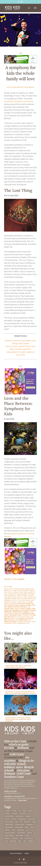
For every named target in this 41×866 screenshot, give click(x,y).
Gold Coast (24, 773)
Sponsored (15, 838)
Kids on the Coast (15, 741)
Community (23, 813)
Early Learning (19, 816)
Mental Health (19, 827)
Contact (27, 853)
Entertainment (22, 819)
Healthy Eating (9, 824)
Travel (24, 841)
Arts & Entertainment (15, 87)
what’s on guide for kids (16, 746)
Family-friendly (9, 822)
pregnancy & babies (21, 612)
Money (26, 827)
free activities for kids (17, 607)
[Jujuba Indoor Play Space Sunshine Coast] (20, 394)
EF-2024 (14, 819)
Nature (32, 827)
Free (21, 822)
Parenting (7, 830)
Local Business (9, 827)
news (14, 621)
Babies (24, 811)
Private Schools (21, 833)
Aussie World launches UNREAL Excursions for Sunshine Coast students (18, 719)
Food (16, 822)
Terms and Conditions (16, 853)
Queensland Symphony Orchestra (17, 101)
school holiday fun (27, 605)
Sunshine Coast (15, 615)
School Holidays (9, 835)
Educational (29, 87)
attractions (9, 608)
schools (11, 620)
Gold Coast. (16, 754)
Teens (19, 841)
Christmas (15, 813)
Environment (31, 819)
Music (21, 579)
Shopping (7, 838)
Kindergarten (29, 824)
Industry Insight (19, 824)
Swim (6, 841)
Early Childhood (9, 816)
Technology (13, 841)
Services (27, 835)
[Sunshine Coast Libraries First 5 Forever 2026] (20, 63)
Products (29, 833)
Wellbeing (31, 841)
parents (7, 618)
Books (30, 811)
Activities (7, 811)
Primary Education (10, 833)
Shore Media (23, 863)
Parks (13, 830)
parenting (8, 612)
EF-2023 (7, 819)
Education (28, 816)
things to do (13, 605)
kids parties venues (28, 610)
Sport (21, 838)
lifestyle (8, 621)
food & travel (25, 608)
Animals (14, 811)
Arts (20, 811)
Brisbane (26, 613)
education (23, 620)
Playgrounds (20, 830)
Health (34, 822)
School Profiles (19, 835)
